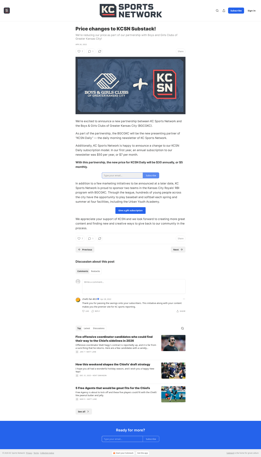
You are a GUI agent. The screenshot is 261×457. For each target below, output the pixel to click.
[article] (130, 346)
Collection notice (47, 453)
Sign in (252, 10)
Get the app (142, 453)
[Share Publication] (224, 11)
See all (81, 411)
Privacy (29, 453)
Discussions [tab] (98, 328)
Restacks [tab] (95, 271)
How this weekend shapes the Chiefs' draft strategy (113, 364)
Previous (87, 249)
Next (176, 249)
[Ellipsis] (184, 299)
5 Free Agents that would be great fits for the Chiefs (113, 388)
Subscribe (236, 10)
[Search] (217, 11)
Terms (36, 453)
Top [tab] (79, 328)
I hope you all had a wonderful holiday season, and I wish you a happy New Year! (115, 370)
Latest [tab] (87, 328)
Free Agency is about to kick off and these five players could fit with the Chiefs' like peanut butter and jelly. (116, 394)
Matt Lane (91, 352)
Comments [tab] (82, 271)
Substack (230, 453)
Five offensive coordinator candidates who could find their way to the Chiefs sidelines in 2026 (114, 338)
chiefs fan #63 (89, 298)
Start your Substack (124, 453)
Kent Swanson (99, 375)
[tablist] (89, 271)
